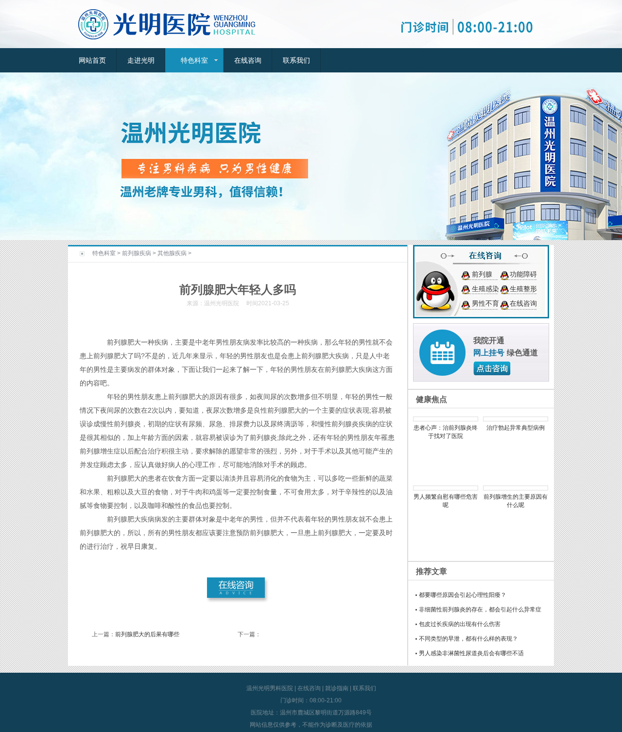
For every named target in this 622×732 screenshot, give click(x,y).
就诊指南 (336, 688)
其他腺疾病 (172, 253)
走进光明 (141, 60)
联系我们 (296, 60)
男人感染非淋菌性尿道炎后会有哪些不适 (471, 653)
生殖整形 (523, 289)
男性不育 (485, 303)
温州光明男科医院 (269, 688)
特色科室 (194, 60)
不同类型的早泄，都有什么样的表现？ (468, 638)
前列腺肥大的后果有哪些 (147, 634)
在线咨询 (247, 60)
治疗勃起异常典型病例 (515, 427)
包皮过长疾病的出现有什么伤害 (460, 624)
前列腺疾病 (136, 253)
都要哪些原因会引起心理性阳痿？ (462, 595)
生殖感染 (485, 289)
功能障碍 (523, 274)
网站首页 (92, 60)
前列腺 (482, 274)
